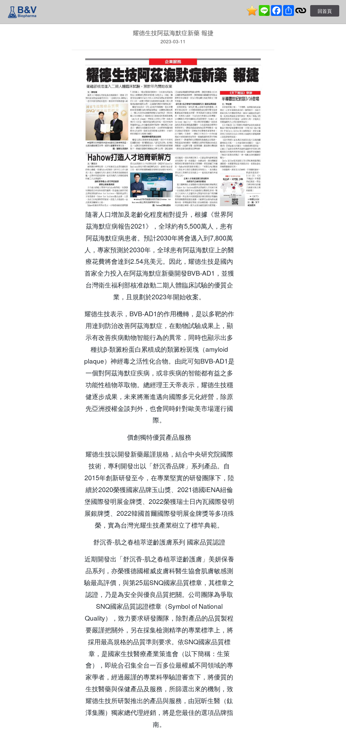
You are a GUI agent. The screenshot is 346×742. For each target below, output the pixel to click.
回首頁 (325, 10)
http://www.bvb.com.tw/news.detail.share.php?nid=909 (173, 738)
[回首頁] (22, 12)
